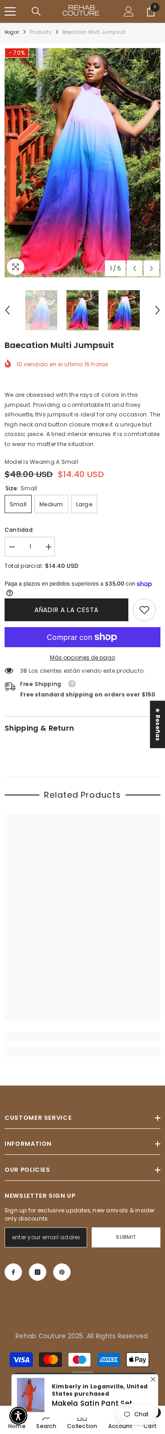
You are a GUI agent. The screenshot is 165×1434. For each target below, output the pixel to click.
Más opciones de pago (82, 657)
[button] (134, 268)
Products (41, 32)
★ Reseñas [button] (158, 724)
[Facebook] (13, 1272)
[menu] (10, 11)
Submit (126, 1237)
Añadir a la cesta (66, 609)
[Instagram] (37, 1272)
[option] (82, 162)
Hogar (12, 32)
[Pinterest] (62, 1272)
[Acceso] (129, 11)
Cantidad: (19, 530)
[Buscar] (36, 11)
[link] (144, 609)
